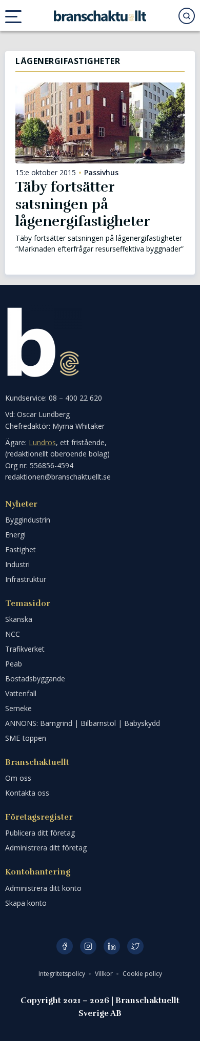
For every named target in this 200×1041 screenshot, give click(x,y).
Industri (17, 564)
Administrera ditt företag (46, 847)
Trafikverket (25, 649)
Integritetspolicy (62, 973)
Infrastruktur (25, 579)
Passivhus (101, 173)
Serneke (18, 708)
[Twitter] (135, 946)
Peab (13, 664)
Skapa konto (26, 903)
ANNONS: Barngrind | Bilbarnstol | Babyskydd (82, 723)
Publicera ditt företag (40, 833)
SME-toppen (25, 738)
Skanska (18, 619)
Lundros (42, 442)
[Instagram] (88, 946)
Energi (15, 534)
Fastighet (20, 549)
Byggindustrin (27, 520)
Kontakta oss (27, 793)
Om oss (18, 778)
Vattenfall (20, 693)
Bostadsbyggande (35, 678)
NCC (12, 634)
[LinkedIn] (112, 946)
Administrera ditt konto (43, 888)
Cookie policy (142, 973)
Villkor (104, 973)
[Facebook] (64, 946)
